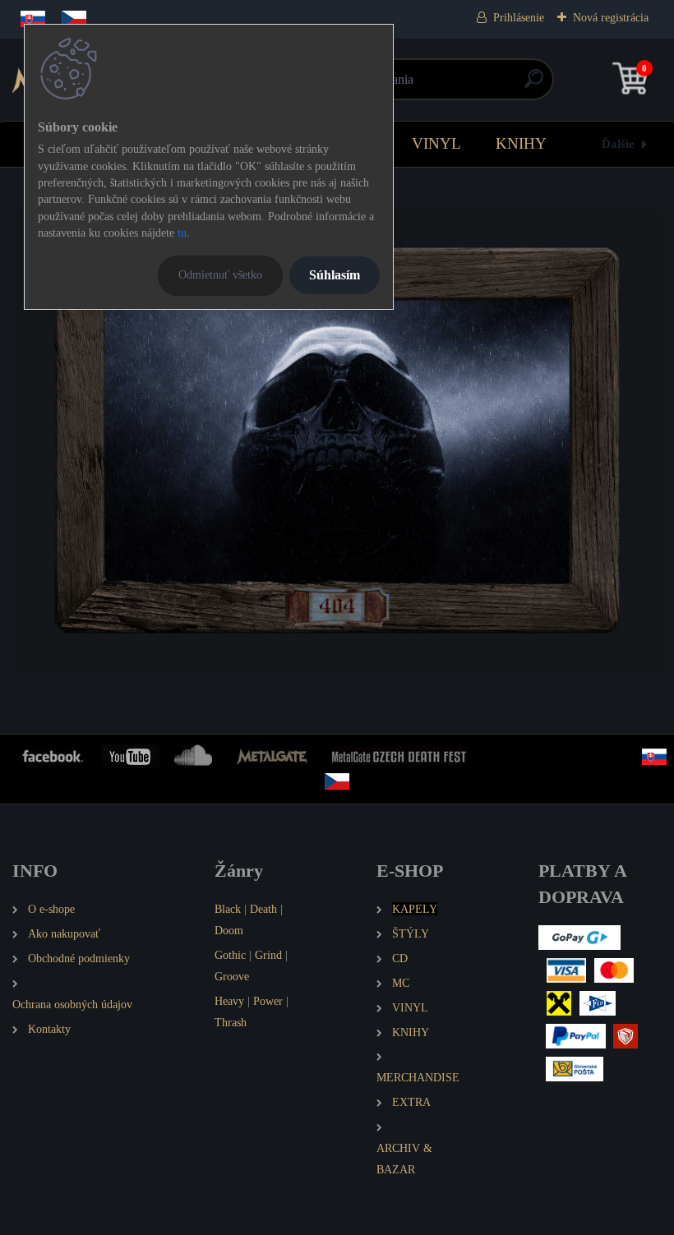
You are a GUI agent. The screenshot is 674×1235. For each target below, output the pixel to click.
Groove (232, 976)
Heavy (229, 1000)
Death (263, 908)
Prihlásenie (518, 18)
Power (268, 1000)
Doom (229, 930)
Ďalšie (618, 143)
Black (228, 908)
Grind (268, 954)
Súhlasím (334, 275)
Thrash (231, 1022)
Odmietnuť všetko (220, 274)
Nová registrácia (611, 18)
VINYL (436, 143)
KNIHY (521, 143)
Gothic (230, 954)
